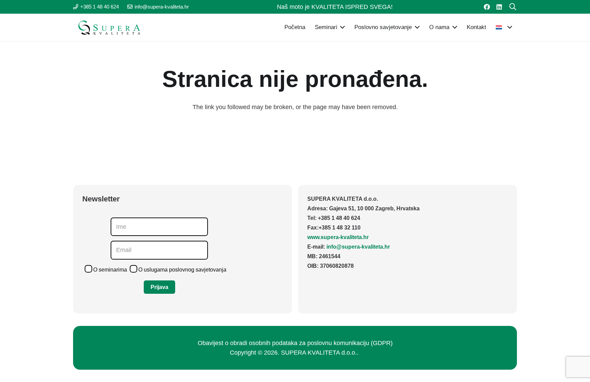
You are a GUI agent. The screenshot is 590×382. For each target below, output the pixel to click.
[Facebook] (487, 7)
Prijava (159, 287)
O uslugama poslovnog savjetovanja (182, 270)
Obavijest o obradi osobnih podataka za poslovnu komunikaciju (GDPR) (295, 343)
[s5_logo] (107, 27)
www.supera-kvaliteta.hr (338, 237)
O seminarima (110, 270)
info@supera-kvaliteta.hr (358, 247)
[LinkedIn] (499, 7)
